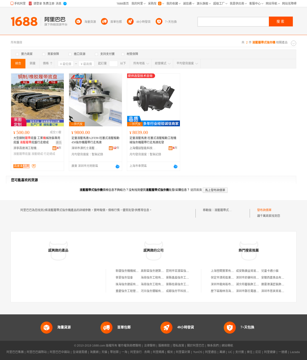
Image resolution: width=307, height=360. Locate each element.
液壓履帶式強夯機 (225, 210)
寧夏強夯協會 (124, 277)
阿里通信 (211, 352)
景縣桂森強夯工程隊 (179, 284)
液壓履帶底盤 (22, 154)
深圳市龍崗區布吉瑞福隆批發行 (231, 284)
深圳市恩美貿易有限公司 (277, 291)
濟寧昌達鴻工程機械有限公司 (26, 148)
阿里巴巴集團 (15, 352)
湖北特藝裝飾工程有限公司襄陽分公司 (260, 284)
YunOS (197, 352)
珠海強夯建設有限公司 (130, 284)
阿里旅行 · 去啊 (140, 352)
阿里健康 (270, 352)
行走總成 (49, 154)
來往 (250, 352)
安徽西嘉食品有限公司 (275, 277)
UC (230, 352)
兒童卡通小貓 (269, 271)
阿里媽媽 (158, 352)
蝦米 (170, 352)
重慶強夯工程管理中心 (130, 291)
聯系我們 (213, 345)
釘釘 (258, 352)
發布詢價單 (264, 210)
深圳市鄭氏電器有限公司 (252, 291)
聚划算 (114, 352)
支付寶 (239, 352)
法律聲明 (149, 345)
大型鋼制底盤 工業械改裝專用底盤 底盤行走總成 (36, 140)
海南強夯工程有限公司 (155, 277)
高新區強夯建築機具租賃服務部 (161, 271)
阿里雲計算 (183, 352)
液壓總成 (37, 154)
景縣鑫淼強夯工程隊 (179, 277)
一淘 (124, 352)
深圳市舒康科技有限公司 (252, 277)
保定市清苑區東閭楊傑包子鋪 (229, 277)
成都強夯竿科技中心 (179, 291)
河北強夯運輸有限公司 (155, 291)
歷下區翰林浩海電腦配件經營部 (231, 291)
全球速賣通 (80, 352)
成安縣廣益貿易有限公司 (252, 271)
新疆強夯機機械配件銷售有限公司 (137, 271)
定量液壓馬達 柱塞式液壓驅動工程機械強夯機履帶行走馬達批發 (153, 140)
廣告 (59, 142)
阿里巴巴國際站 (37, 352)
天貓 (104, 352)
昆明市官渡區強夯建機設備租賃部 (187, 271)
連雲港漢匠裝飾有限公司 (277, 284)
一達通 (282, 352)
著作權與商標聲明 (129, 345)
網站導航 (227, 345)
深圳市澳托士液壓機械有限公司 (84, 148)
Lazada (295, 352)
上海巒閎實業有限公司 (225, 271)
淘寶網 (94, 352)
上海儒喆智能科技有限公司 (143, 148)
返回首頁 (196, 190)
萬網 (222, 352)
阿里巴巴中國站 (60, 352)
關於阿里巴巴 (195, 345)
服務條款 (164, 345)
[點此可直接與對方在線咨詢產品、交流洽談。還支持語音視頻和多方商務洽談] (117, 166)
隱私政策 (178, 345)
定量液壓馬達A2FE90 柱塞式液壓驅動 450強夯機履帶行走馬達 (95, 140)
